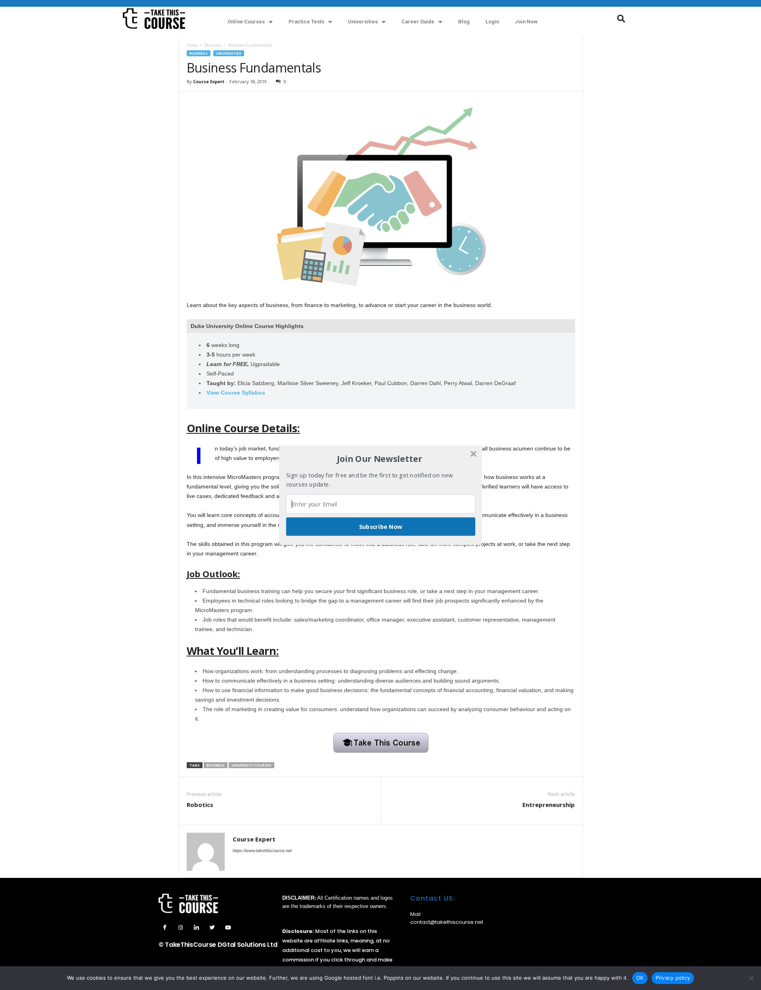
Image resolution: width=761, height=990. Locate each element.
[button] (379, 458)
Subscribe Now (381, 526)
